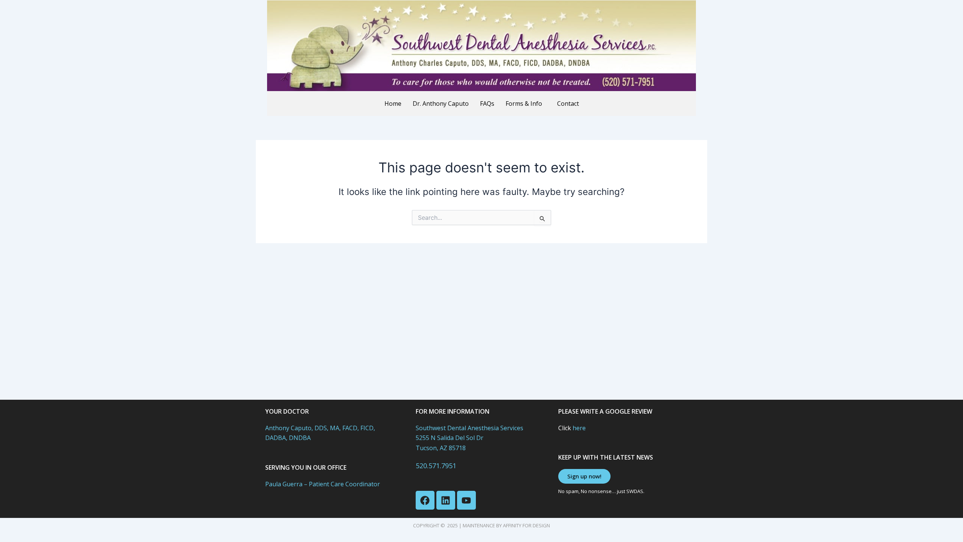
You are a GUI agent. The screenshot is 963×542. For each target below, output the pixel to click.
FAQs (487, 103)
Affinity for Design (526, 525)
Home (392, 103)
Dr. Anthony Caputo (441, 103)
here (579, 428)
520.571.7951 (436, 465)
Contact (568, 103)
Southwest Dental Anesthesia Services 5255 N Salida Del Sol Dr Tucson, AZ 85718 (469, 438)
